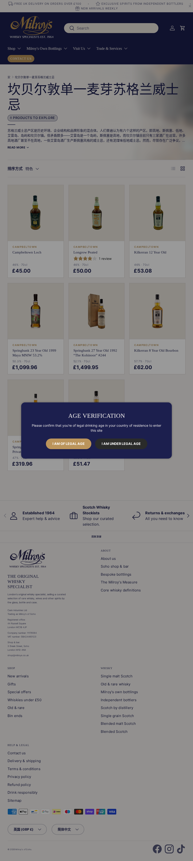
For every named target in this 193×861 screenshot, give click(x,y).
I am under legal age (121, 444)
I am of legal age (68, 444)
